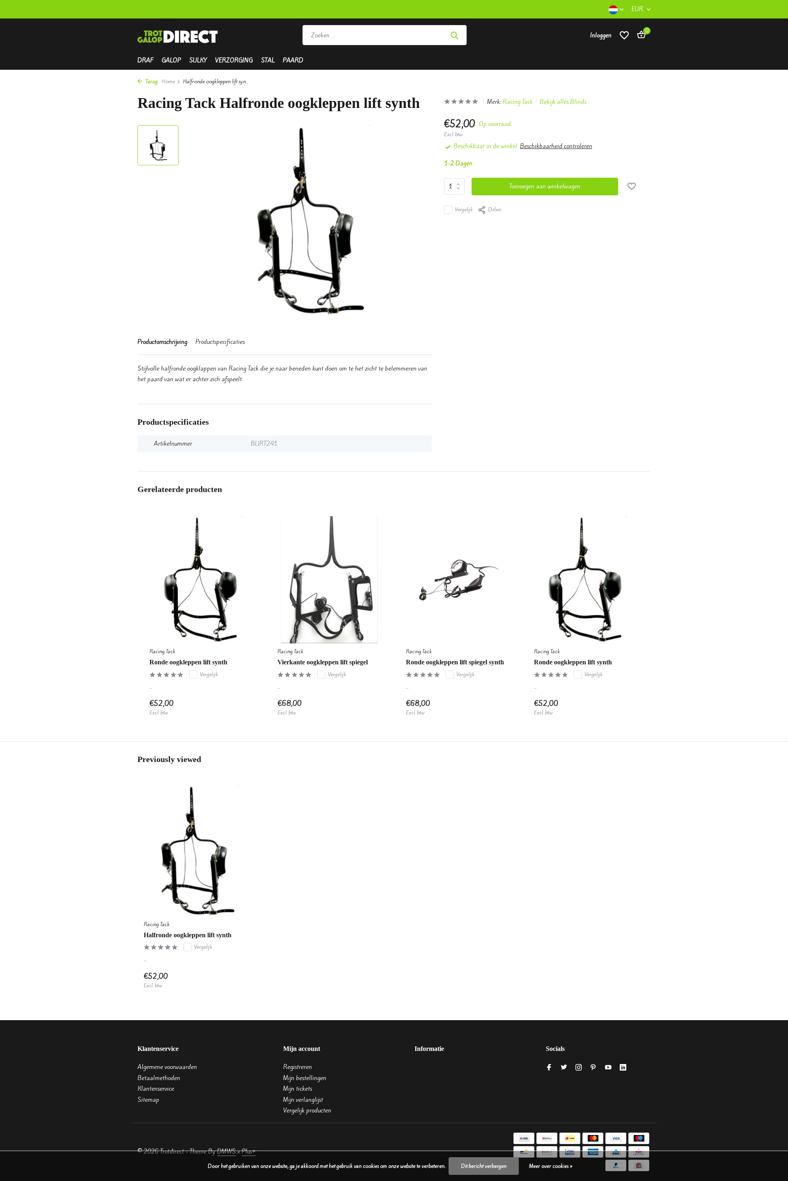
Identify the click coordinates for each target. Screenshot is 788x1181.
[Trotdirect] (178, 35)
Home (168, 81)
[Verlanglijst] (624, 35)
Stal (268, 60)
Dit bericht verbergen (483, 1166)
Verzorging (234, 60)
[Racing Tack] (526, 35)
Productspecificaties (220, 342)
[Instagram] (578, 1068)
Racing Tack (518, 102)
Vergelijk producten (307, 1110)
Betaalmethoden (158, 1078)
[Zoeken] (454, 35)
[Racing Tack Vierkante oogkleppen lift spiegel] (329, 579)
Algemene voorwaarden (167, 1067)
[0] (639, 35)
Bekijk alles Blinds (563, 102)
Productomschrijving (162, 342)
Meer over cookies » (551, 1166)
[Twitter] (564, 1068)
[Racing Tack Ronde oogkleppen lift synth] (201, 579)
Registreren (297, 1067)
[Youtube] (608, 1068)
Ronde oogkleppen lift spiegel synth (455, 662)
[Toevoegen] (245, 707)
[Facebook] (549, 1068)
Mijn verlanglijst (303, 1100)
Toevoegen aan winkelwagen (544, 186)
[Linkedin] (623, 1068)
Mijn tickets (297, 1089)
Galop (171, 60)
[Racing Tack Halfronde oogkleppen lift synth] (197, 850)
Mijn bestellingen (304, 1078)
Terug (151, 81)
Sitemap (148, 1100)
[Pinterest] (593, 1068)
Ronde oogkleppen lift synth (188, 662)
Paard (293, 60)
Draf (145, 60)
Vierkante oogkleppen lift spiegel (322, 662)
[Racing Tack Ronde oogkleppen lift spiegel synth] (457, 579)
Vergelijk (464, 209)
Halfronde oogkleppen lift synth (187, 935)
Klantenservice (155, 1089)
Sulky (198, 60)
